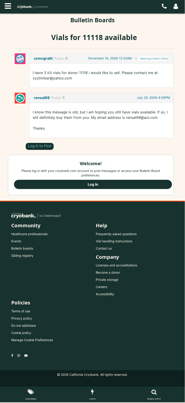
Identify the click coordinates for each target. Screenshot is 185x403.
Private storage (107, 279)
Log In (93, 184)
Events (16, 241)
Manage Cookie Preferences (32, 340)
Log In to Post (40, 146)
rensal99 (42, 97)
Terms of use (20, 311)
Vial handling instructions (114, 241)
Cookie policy (21, 333)
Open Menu (7, 5)
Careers (101, 287)
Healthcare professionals (29, 234)
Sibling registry (22, 255)
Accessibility (105, 294)
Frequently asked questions (116, 234)
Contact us (104, 248)
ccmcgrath (43, 58)
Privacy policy (21, 318)
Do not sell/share (23, 325)
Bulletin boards (22, 248)
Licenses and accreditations (116, 265)
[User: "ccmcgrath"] (21, 58)
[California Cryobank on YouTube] (25, 355)
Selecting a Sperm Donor (154, 58)
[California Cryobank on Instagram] (18, 355)
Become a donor (108, 272)
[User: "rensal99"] (21, 98)
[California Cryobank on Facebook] (12, 355)
